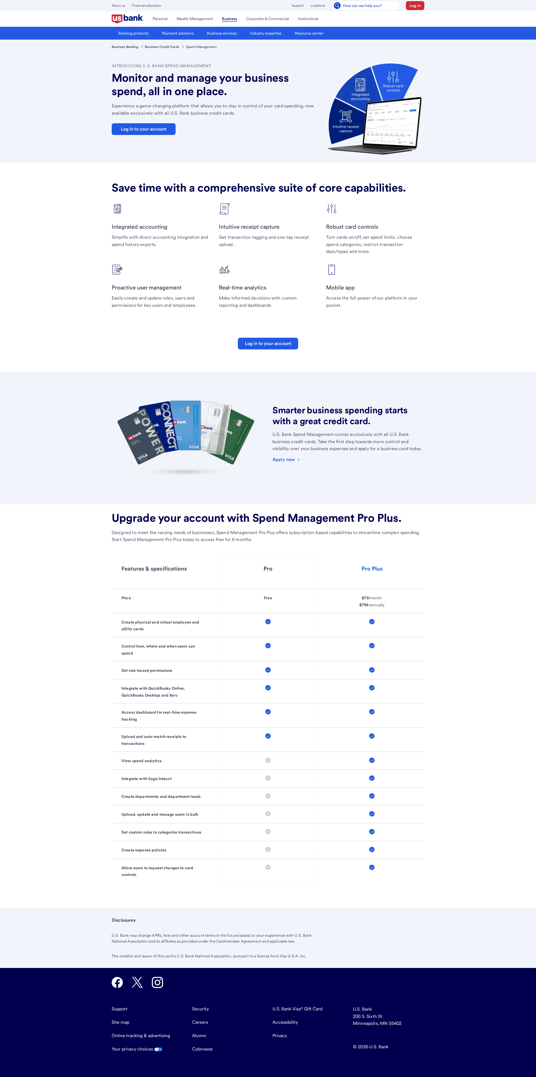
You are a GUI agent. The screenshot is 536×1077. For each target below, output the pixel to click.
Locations (317, 6)
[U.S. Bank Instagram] (157, 982)
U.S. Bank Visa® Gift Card (297, 1008)
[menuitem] (127, 19)
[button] (415, 5)
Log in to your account (268, 343)
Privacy (279, 1035)
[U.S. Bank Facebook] (117, 982)
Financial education (146, 6)
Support (298, 6)
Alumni (199, 1035)
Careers (200, 1022)
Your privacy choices (133, 1049)
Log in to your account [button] (143, 129)
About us (118, 6)
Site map (120, 1022)
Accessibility (285, 1022)
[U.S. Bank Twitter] (137, 982)
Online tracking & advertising (141, 1035)
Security (200, 1008)
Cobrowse (202, 1049)
